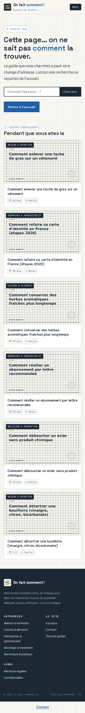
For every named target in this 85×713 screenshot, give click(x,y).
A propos (51, 623)
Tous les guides (56, 636)
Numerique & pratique (18, 654)
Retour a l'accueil (21, 107)
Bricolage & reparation (18, 647)
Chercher (70, 91)
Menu (75, 7)
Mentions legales (15, 671)
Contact (51, 629)
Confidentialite (13, 677)
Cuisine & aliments (16, 629)
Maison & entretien (16, 623)
